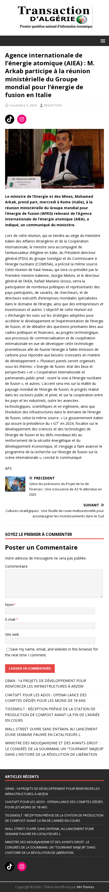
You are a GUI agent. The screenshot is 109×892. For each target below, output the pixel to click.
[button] (102, 40)
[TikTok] (9, 119)
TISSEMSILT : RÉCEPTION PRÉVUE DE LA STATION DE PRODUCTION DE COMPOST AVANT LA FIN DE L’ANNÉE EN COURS (52, 714)
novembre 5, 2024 (23, 105)
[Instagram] (21, 119)
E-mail (10, 619)
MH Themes (85, 887)
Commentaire (16, 566)
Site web (12, 634)
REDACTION (53, 105)
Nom (9, 604)
